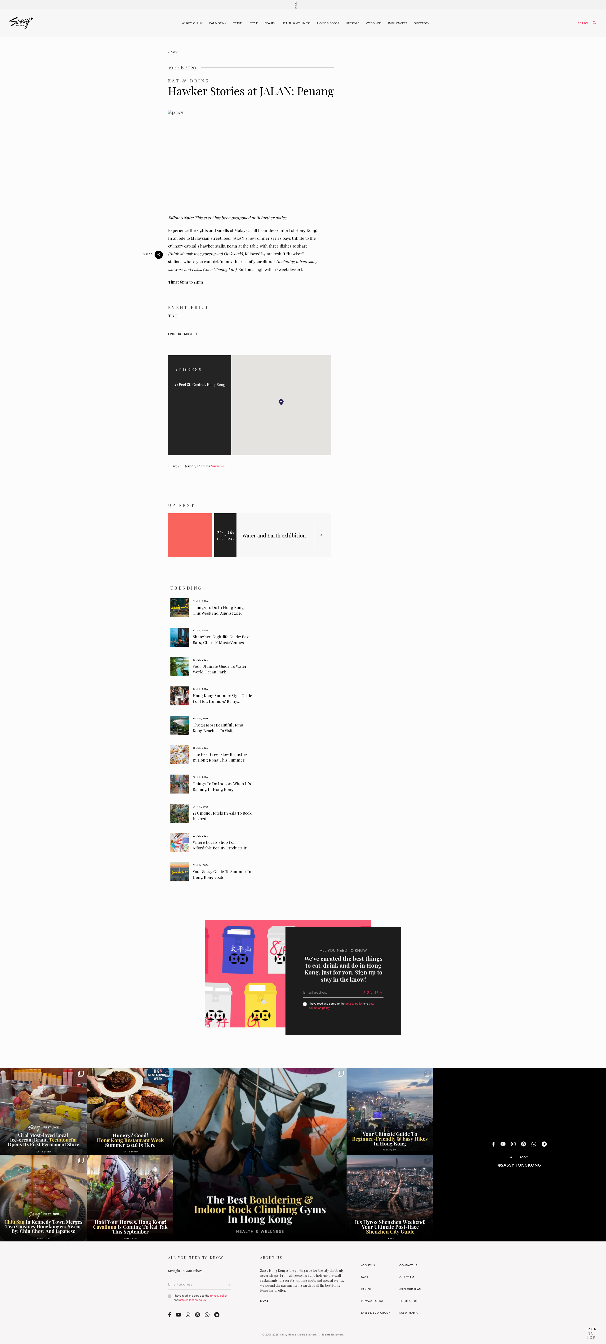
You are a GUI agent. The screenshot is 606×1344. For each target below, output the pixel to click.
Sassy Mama (408, 1313)
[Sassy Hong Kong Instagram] (513, 1144)
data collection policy (192, 1300)
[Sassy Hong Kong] (21, 23)
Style (254, 23)
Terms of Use (409, 1301)
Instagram (217, 466)
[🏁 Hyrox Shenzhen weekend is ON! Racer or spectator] (390, 1198)
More (264, 1301)
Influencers (397, 23)
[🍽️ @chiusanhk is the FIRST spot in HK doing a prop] (43, 1198)
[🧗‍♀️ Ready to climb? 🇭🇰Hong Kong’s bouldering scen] (260, 1154)
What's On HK (192, 23)
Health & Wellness (296, 23)
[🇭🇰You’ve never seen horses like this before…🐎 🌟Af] (130, 1198)
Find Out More (180, 334)
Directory (421, 23)
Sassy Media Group (375, 1313)
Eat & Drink (218, 23)
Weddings (374, 23)
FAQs (364, 1277)
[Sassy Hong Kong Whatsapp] (533, 1144)
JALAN (200, 466)
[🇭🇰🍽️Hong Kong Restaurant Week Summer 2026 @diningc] (130, 1111)
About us (368, 1265)
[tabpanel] (211, 608)
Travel (238, 23)
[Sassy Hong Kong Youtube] (503, 1144)
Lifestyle (352, 23)
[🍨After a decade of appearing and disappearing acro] (43, 1111)
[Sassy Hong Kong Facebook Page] (493, 1144)
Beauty (269, 23)
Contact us (408, 1265)
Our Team (406, 1277)
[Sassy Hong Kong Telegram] (544, 1144)
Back (174, 52)
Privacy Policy (372, 1301)
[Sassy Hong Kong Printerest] (523, 1144)
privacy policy (354, 1004)
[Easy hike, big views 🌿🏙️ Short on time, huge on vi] (390, 1111)
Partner (367, 1289)
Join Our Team (410, 1289)
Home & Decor (328, 23)
